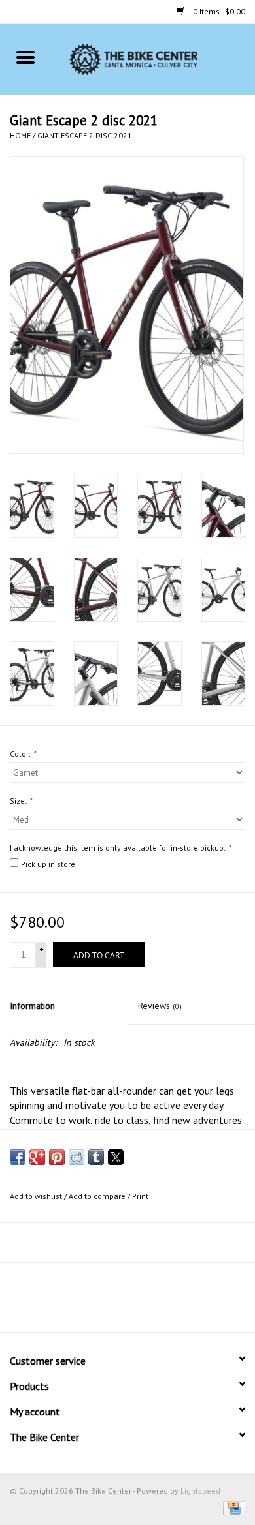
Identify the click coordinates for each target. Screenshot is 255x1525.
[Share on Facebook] (18, 1157)
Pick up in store (48, 864)
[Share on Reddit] (76, 1157)
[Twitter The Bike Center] (115, 1301)
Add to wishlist (37, 1196)
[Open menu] (25, 57)
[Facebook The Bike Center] (92, 1301)
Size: (20, 801)
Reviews (160, 1006)
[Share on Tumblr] (96, 1157)
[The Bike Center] (153, 59)
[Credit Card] (231, 1507)
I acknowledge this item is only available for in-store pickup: (120, 848)
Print (140, 1196)
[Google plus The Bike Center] (139, 1301)
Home (20, 135)
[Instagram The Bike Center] (162, 1301)
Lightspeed (200, 1491)
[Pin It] (57, 1157)
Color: (22, 754)
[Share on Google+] (37, 1157)
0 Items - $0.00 (218, 11)
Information (32, 1006)
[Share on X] (116, 1157)
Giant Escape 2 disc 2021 (84, 135)
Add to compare (98, 1196)
